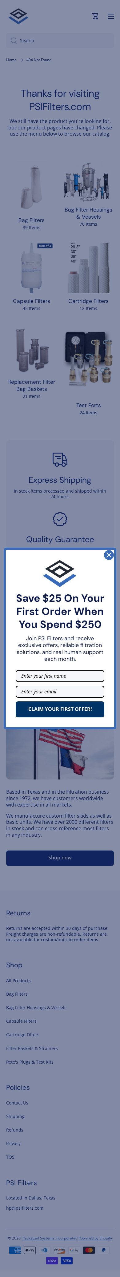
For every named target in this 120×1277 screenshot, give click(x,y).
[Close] (109, 555)
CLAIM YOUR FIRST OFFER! (60, 709)
